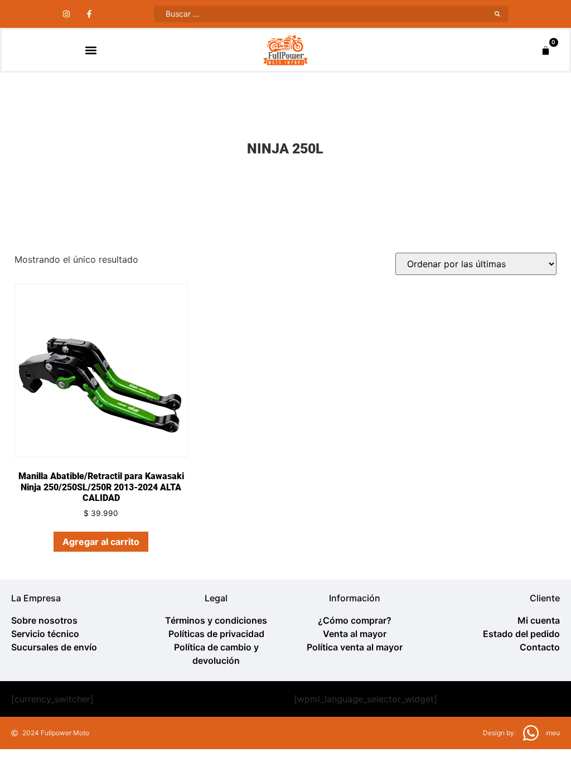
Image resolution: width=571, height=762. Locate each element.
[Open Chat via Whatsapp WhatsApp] (530, 732)
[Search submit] (497, 14)
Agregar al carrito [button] (100, 541)
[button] (90, 50)
